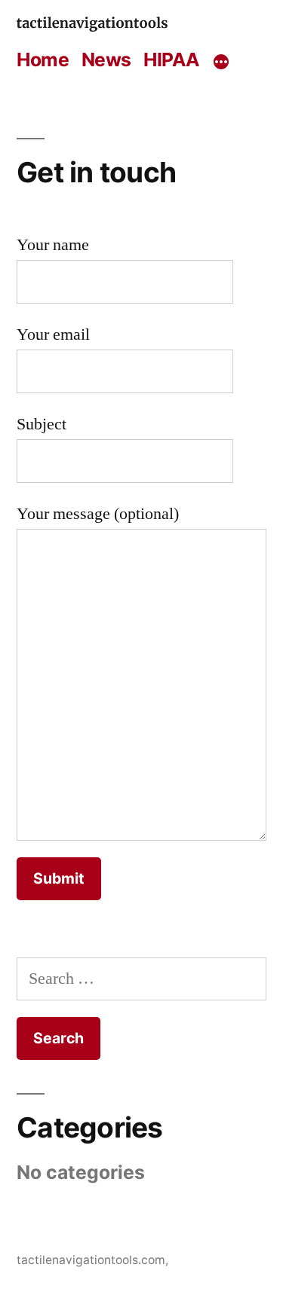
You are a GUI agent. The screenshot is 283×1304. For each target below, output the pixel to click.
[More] (221, 62)
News (106, 59)
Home (43, 59)
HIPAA (171, 59)
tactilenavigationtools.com (91, 1260)
